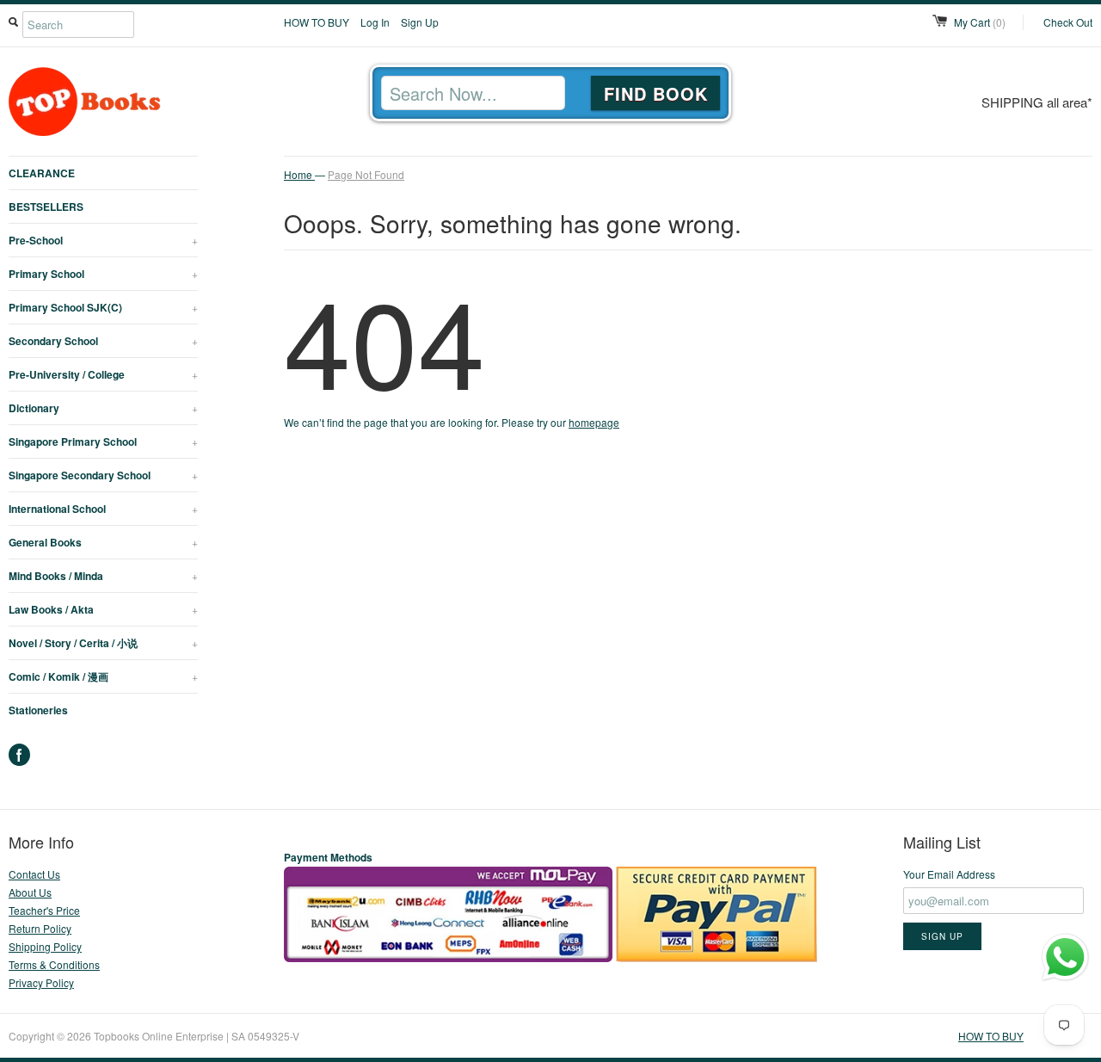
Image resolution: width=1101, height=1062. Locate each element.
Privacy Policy (41, 982)
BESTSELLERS (46, 206)
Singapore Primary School (103, 441)
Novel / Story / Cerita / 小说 (103, 643)
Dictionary (103, 408)
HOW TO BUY (316, 22)
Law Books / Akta (103, 609)
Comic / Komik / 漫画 (103, 676)
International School (103, 508)
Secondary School (103, 341)
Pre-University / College (103, 374)
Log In (375, 22)
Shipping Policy (45, 946)
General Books (103, 542)
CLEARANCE (42, 173)
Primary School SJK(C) (103, 307)
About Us (30, 892)
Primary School (103, 273)
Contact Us (34, 874)
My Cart (980, 22)
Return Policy (40, 928)
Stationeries (38, 710)
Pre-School (103, 240)
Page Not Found (366, 174)
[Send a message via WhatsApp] (1065, 957)
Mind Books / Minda (103, 575)
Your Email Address (949, 874)
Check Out (1067, 22)
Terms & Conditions (54, 964)
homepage (594, 422)
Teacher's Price (44, 910)
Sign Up (420, 22)
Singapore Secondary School (103, 475)
